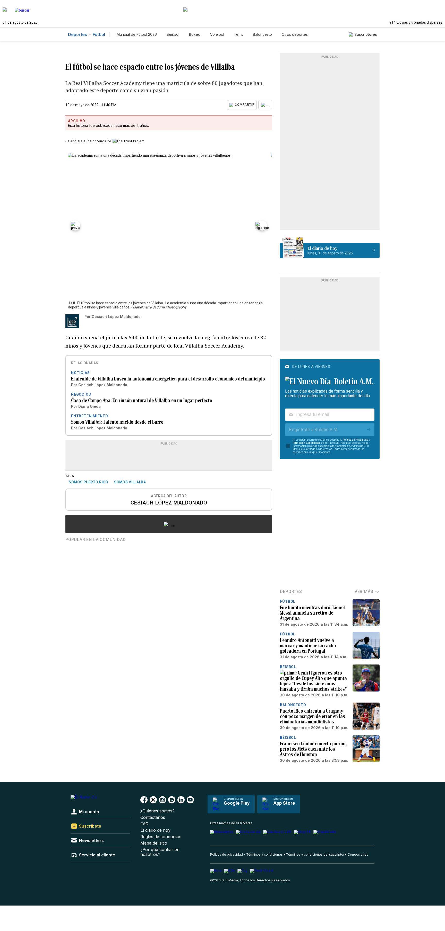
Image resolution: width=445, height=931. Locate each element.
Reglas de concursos (160, 836)
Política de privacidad (226, 854)
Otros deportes (295, 34)
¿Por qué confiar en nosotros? (159, 852)
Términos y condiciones (264, 854)
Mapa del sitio (153, 843)
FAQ (144, 823)
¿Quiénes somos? (157, 811)
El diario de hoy (155, 830)
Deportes (77, 34)
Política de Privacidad (355, 439)
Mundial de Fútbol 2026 (137, 34)
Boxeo (194, 34)
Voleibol (217, 34)
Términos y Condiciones (307, 442)
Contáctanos (152, 817)
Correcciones (358, 854)
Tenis (238, 34)
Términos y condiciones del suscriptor (315, 854)
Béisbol (173, 34)
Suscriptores (365, 34)
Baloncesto (262, 34)
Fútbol (99, 34)
